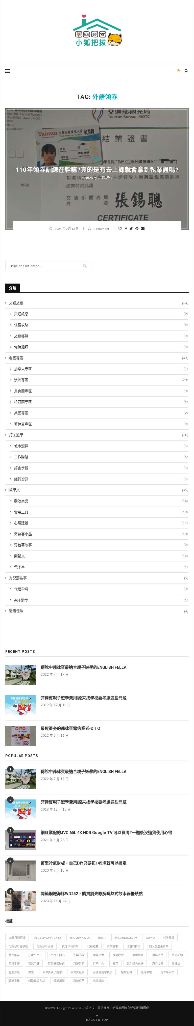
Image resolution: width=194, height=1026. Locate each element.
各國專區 (98, 358)
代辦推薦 (92, 946)
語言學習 (101, 468)
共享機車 (112, 946)
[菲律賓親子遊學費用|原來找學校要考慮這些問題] (20, 705)
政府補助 (177, 955)
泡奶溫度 (157, 963)
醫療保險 (98, 611)
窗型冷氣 (14, 972)
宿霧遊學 (157, 955)
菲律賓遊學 (77, 972)
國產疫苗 (14, 955)
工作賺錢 (101, 457)
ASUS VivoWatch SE (47, 937)
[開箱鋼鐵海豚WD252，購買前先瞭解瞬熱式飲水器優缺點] (20, 901)
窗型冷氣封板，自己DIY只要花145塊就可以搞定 (84, 863)
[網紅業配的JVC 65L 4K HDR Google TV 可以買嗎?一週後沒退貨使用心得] (20, 840)
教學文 (97, 160)
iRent (102, 937)
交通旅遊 (98, 303)
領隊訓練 (59, 980)
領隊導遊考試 (36, 980)
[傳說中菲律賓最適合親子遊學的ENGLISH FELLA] (20, 675)
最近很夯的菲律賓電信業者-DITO (70, 728)
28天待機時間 (17, 937)
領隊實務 (14, 980)
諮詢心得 (126, 972)
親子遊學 (101, 600)
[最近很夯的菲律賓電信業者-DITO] (20, 736)
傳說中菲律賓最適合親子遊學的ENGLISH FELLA (84, 667)
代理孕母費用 (70, 946)
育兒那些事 (98, 578)
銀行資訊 (101, 479)
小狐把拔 (105, 178)
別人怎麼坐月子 (158, 946)
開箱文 (101, 556)
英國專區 (101, 413)
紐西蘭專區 (101, 402)
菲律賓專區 (101, 424)
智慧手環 (14, 963)
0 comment (101, 229)
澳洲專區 (101, 380)
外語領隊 (78, 955)
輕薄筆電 (146, 972)
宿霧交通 (98, 955)
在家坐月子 (35, 955)
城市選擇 (101, 446)
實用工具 (101, 512)
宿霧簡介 (137, 955)
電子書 (101, 567)
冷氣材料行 (133, 946)
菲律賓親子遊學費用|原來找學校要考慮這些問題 (84, 698)
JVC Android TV (126, 937)
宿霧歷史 (118, 955)
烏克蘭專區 (101, 391)
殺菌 (115, 963)
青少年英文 (167, 972)
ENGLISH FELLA (80, 937)
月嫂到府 (78, 963)
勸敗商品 (101, 501)
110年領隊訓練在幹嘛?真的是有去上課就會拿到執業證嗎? (97, 169)
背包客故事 (101, 545)
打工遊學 (98, 435)
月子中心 (98, 963)
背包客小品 (101, 534)
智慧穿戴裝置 (56, 963)
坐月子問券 (58, 955)
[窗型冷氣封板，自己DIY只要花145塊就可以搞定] (20, 871)
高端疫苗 (78, 980)
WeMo (150, 937)
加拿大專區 (101, 369)
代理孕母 (101, 589)
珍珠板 (176, 963)
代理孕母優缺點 (18, 946)
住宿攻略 (101, 325)
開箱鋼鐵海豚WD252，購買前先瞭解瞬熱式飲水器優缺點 (92, 893)
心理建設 (101, 523)
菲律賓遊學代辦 (102, 972)
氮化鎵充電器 (135, 963)
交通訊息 (101, 314)
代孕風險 (168, 937)
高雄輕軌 (98, 980)
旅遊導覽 (101, 336)
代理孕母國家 (45, 946)
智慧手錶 (33, 963)
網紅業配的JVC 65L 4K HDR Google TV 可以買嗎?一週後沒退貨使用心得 (106, 832)
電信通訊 (101, 347)
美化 (31, 972)
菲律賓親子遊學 (52, 972)
